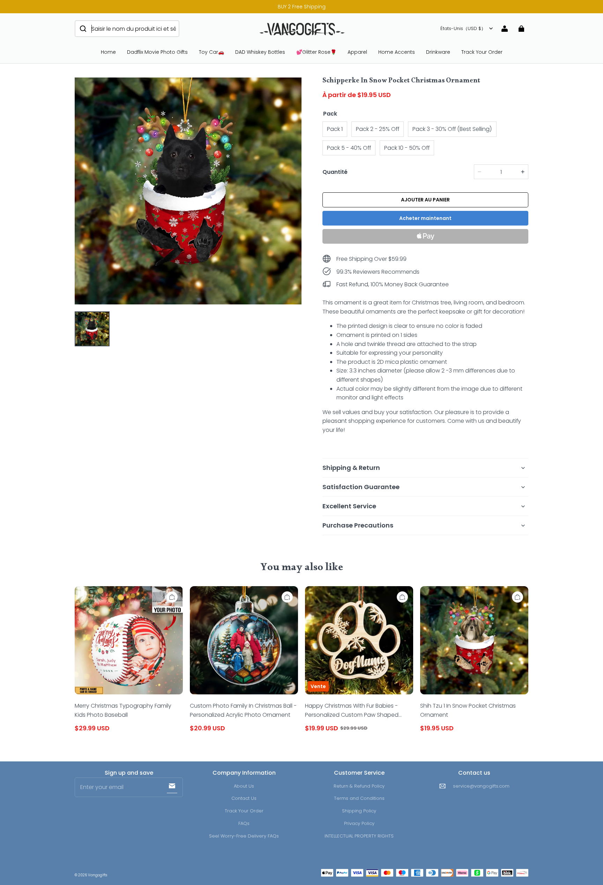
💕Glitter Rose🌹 (316, 52)
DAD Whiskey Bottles (260, 52)
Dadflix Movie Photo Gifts (157, 52)
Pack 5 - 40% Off (349, 148)
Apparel (357, 52)
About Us (244, 786)
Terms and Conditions (359, 798)
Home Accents (396, 52)
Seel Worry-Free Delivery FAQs (244, 836)
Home (108, 52)
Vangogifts (97, 875)
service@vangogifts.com (481, 786)
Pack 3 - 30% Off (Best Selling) (452, 129)
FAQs (244, 823)
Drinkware (438, 52)
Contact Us (243, 798)
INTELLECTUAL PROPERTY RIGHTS (359, 836)
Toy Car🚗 (211, 52)
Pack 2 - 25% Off (377, 129)
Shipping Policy (359, 810)
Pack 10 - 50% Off (407, 148)
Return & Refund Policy (359, 786)
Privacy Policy (359, 823)
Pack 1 (335, 129)
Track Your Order (481, 52)
